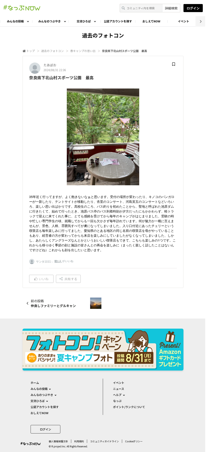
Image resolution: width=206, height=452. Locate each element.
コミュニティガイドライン (104, 441)
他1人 (58, 261)
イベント (183, 21)
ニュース (118, 389)
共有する (70, 278)
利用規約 (79, 441)
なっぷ (117, 401)
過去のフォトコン (52, 51)
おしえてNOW (151, 21)
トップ (30, 51)
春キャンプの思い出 (83, 51)
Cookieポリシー (134, 441)
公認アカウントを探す (118, 21)
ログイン (193, 8)
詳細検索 (171, 8)
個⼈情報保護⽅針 (58, 441)
